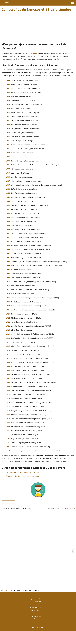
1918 (8, 338)
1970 (8, 169)
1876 (8, 398)
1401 (8, 447)
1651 (8, 435)
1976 (8, 141)
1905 (8, 370)
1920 (8, 330)
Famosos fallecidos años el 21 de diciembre (22, 472)
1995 (8, 84)
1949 (8, 249)
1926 (8, 310)
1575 (8, 443)
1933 (8, 298)
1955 (8, 213)
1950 (8, 245)
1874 (8, 402)
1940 (8, 278)
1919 (8, 334)
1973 (8, 157)
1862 (8, 414)
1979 (8, 128)
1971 (8, 165)
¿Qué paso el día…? (36, 599)
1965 (8, 197)
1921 (8, 326)
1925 (8, 314)
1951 (8, 241)
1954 (8, 217)
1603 (8, 439)
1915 (8, 346)
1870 (8, 410)
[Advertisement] (38, 26)
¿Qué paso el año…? (36, 601)
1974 (8, 153)
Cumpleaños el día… (8, 502)
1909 (8, 362)
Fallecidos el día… (36, 616)
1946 (8, 261)
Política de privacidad (36, 628)
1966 (8, 189)
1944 (8, 265)
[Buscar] (73, 551)
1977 (8, 137)
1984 (8, 96)
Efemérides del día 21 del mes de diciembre (22, 476)
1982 (8, 112)
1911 (8, 358)
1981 (8, 116)
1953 (8, 225)
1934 (8, 294)
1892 (8, 378)
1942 (8, 269)
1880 (8, 390)
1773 (8, 431)
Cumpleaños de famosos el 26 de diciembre (17, 508)
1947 (8, 257)
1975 (8, 145)
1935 (8, 290)
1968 (8, 177)
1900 (8, 374)
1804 (8, 426)
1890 (8, 382)
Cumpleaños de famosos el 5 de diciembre (59, 508)
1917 (8, 342)
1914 (8, 350)
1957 (8, 209)
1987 (8, 88)
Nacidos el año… (36, 610)
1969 (8, 173)
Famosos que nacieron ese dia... (36, 625)
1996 (8, 80)
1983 (8, 104)
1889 (8, 386)
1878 (8, 394)
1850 (8, 418)
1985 (8, 92)
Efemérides (6, 2)
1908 (8, 366)
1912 (8, 354)
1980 (8, 124)
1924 (8, 318)
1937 (8, 282)
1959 (8, 205)
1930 (8, 306)
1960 (8, 201)
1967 (8, 181)
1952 (8, 233)
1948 (8, 253)
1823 (8, 422)
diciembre (33, 53)
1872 (8, 406)
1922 (8, 322)
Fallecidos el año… (36, 619)
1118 (8, 451)
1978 (8, 132)
